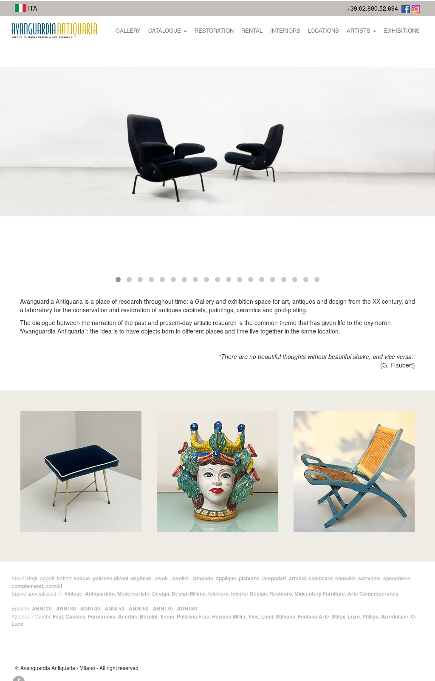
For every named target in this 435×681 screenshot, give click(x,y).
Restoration (214, 30)
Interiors (285, 30)
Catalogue (165, 30)
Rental (252, 30)
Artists (359, 30)
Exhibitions (402, 30)
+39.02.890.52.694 (372, 8)
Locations (323, 30)
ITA (31, 8)
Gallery (128, 30)
